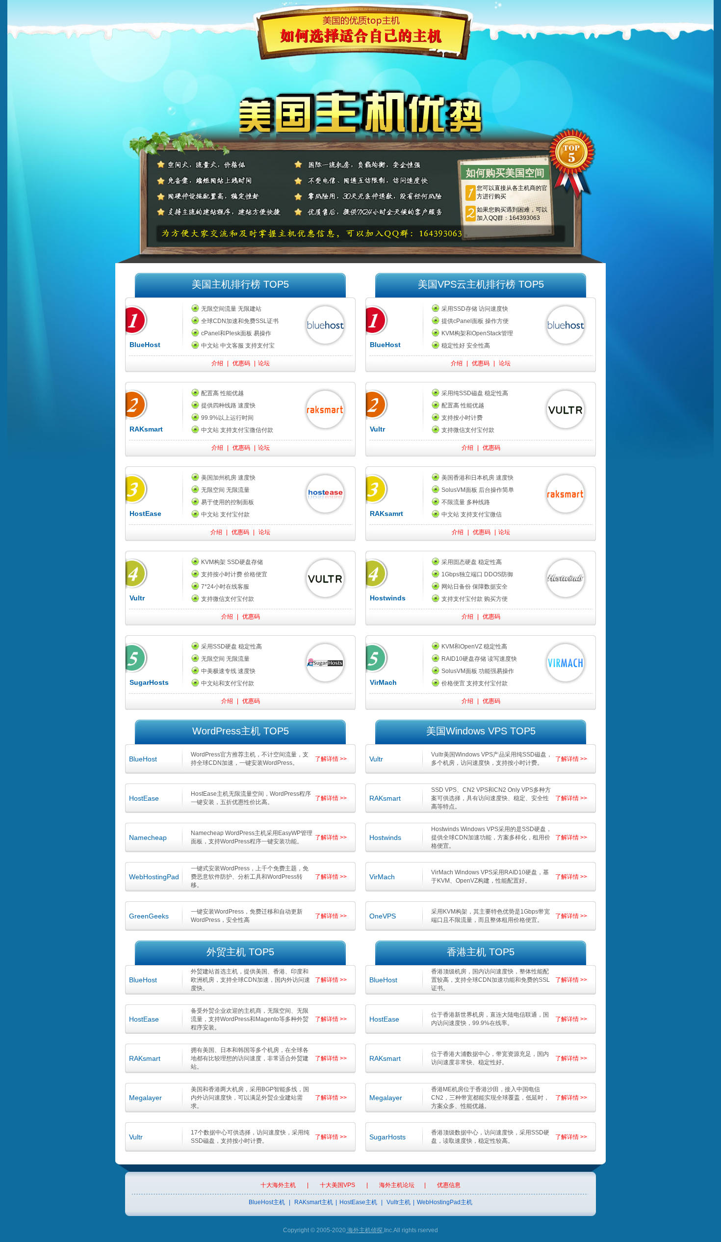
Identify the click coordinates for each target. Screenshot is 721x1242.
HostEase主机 (358, 1202)
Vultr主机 (398, 1202)
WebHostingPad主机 (444, 1202)
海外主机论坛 (396, 1185)
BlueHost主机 (267, 1202)
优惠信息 (449, 1185)
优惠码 (241, 363)
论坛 (264, 363)
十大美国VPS (337, 1185)
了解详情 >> (331, 759)
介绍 (217, 363)
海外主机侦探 (364, 1230)
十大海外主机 (278, 1185)
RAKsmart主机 (313, 1202)
